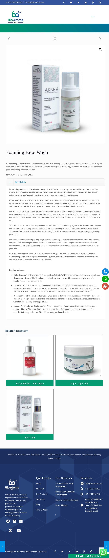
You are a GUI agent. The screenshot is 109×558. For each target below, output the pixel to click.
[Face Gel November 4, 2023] (106, 546)
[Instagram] (100, 2)
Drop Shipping (61, 505)
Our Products (41, 494)
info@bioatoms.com (36, 2)
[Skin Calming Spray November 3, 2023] (2, 546)
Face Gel (30, 437)
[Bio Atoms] (15, 17)
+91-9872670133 (15, 2)
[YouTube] (78, 2)
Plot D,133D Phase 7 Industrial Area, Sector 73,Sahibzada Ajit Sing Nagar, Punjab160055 (94, 505)
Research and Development (66, 500)
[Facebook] (63, 2)
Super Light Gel (79, 383)
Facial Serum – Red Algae (30, 383)
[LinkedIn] (85, 2)
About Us (40, 489)
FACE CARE (28, 175)
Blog (38, 504)
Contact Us (40, 499)
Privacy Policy (42, 510)
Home (38, 483)
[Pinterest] (92, 2)
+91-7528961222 (92, 494)
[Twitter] (71, 2)
